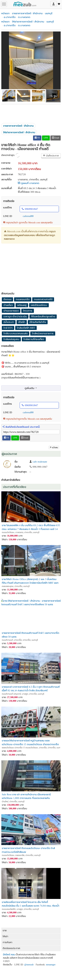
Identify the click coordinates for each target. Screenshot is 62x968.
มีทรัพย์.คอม (9, 954)
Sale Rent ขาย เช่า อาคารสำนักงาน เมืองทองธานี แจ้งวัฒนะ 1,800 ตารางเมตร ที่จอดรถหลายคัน (26, 796)
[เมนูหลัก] (4, 4)
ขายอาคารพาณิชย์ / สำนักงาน (27, 13)
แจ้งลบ (55, 447)
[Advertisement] (31, 112)
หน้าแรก (5, 13)
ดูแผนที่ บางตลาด (29, 183)
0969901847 (31, 209)
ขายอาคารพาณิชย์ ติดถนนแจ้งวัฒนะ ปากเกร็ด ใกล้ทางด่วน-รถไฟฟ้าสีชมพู (28, 850)
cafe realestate (40, 461)
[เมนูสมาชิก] (53, 3)
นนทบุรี (48, 13)
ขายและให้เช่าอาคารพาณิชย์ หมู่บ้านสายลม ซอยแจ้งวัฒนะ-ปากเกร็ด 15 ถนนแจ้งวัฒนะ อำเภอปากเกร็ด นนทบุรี (30, 742)
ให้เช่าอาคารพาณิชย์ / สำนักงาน (28, 21)
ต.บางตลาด (24, 17)
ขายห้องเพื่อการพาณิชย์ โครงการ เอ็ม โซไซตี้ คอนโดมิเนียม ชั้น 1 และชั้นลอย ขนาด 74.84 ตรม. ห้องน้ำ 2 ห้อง (30, 904)
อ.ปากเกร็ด (10, 17)
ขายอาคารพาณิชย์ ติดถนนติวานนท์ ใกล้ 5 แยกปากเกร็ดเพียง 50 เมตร (30, 635)
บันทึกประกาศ (52, 155)
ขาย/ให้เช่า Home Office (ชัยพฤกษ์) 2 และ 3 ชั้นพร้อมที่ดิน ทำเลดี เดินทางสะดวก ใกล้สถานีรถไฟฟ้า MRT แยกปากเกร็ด (30, 581)
